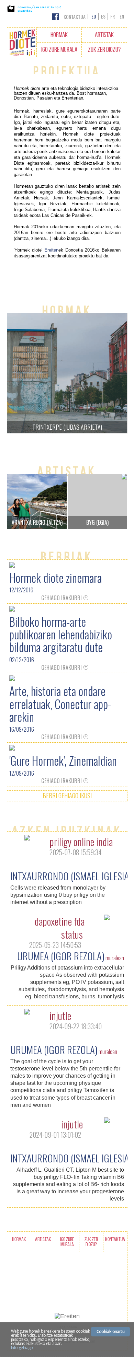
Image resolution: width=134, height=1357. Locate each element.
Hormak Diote (22, 42)
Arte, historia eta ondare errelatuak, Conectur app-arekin (60, 703)
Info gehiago (22, 1347)
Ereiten (51, 250)
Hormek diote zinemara (55, 577)
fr (112, 16)
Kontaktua (75, 16)
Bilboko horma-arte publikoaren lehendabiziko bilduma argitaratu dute (60, 634)
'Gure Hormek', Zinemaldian (63, 760)
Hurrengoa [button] (112, 373)
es (103, 16)
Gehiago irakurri (61, 598)
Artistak (104, 34)
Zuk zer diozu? (104, 49)
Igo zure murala (59, 49)
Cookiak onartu (110, 1331)
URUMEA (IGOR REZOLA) (60, 955)
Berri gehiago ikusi (67, 795)
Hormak (59, 34)
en (122, 16)
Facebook (55, 16)
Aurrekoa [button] (22, 373)
